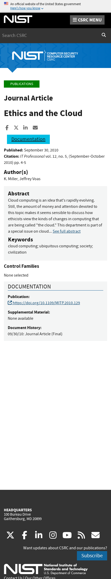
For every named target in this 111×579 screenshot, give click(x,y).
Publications (21, 83)
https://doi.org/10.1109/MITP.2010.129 (46, 303)
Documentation (28, 139)
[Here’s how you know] (55, 6)
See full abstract (67, 231)
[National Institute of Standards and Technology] (46, 569)
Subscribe (92, 555)
